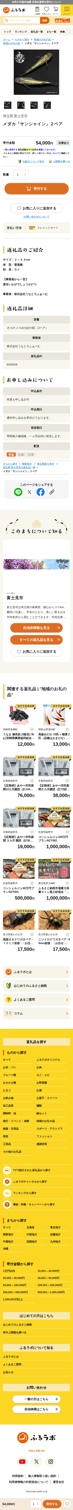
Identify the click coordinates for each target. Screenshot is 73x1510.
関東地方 (27, 464)
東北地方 (55, 1227)
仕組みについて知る (33, 161)
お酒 (39, 1090)
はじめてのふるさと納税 (17, 1324)
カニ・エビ (43, 1074)
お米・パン (9, 1067)
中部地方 (32, 1234)
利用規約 (17, 1475)
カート (56, 14)
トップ (7, 31)
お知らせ (8, 1372)
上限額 (37, 14)
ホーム (6, 39)
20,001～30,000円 (14, 1277)
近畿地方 (55, 1234)
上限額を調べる (61, 161)
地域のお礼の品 (42, 39)
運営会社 (58, 1481)
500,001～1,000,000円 (51, 1292)
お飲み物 (8, 1097)
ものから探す (22, 39)
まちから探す (10, 464)
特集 (62, 31)
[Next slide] (69, 32)
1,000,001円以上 (13, 1299)
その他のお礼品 (12, 1151)
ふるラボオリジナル (48, 1059)
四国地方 (32, 1241)
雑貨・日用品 (11, 1128)
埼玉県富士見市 (45, 464)
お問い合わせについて (36, 216)
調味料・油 (9, 1113)
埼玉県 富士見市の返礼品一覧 (19, 467)
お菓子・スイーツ (46, 1097)
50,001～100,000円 (14, 1285)
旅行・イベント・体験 (16, 1120)
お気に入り (46, 14)
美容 (5, 1136)
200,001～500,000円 (15, 1292)
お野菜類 (41, 1082)
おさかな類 (9, 1082)
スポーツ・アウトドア (49, 1128)
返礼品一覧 (37, 31)
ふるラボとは (11, 1356)
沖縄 (5, 1248)
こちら (54, 153)
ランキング (21, 31)
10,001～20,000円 (48, 1270)
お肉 (39, 1067)
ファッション (44, 1136)
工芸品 (7, 1143)
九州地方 (55, 1241)
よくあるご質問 (12, 1364)
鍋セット (41, 1113)
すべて (7, 1059)
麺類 (39, 1105)
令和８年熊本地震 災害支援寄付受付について (36, 2)
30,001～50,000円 (48, 1277)
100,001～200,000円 (50, 1285)
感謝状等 (41, 1143)
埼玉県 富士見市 (15, 116)
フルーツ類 (9, 1074)
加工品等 (8, 1105)
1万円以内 (9, 1270)
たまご (7, 1090)
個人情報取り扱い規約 (42, 1475)
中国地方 (8, 1241)
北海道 (30, 1227)
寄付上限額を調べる (15, 1332)
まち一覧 (51, 31)
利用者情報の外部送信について (28, 1481)
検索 (44, 20)
